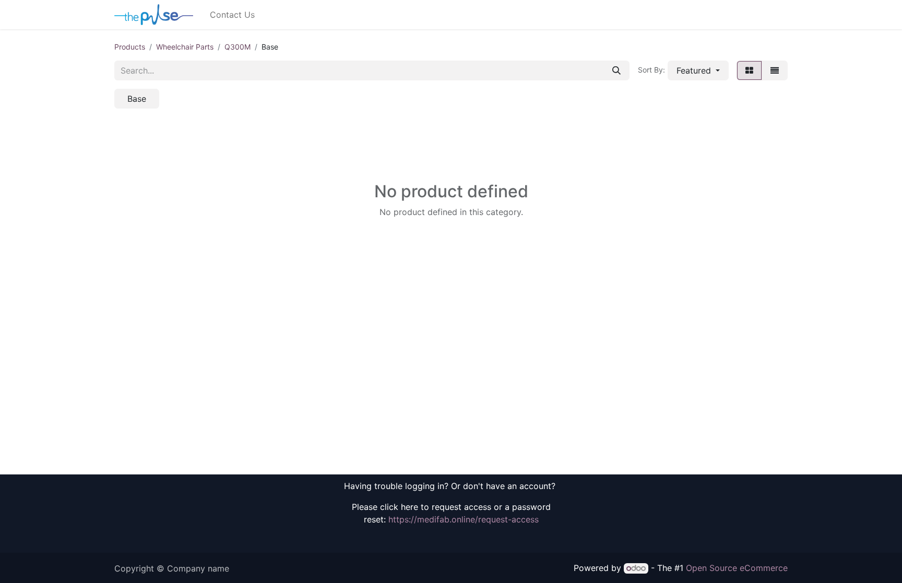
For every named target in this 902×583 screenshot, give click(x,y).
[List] (775, 70)
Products (129, 46)
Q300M (237, 46)
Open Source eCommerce (737, 568)
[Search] (616, 70)
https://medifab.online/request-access (463, 519)
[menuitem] (232, 14)
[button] (698, 70)
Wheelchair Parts (184, 46)
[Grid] (749, 70)
